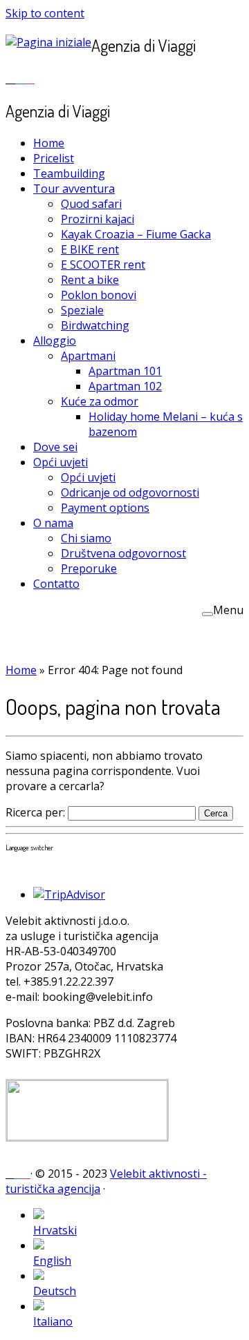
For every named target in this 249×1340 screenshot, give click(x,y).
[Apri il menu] (207, 614)
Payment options (105, 507)
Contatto (56, 583)
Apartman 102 (125, 386)
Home (48, 143)
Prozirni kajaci (97, 219)
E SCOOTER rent (103, 264)
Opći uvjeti (60, 462)
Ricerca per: (35, 812)
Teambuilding (69, 173)
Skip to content (45, 13)
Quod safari (91, 203)
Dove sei (55, 446)
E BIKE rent (90, 249)
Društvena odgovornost (123, 553)
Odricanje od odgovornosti (130, 492)
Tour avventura (74, 188)
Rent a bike (90, 279)
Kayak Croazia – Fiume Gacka (136, 234)
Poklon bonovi (98, 295)
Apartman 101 (125, 371)
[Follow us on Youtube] (30, 78)
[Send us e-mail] (10, 78)
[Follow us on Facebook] (20, 78)
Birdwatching (95, 325)
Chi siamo (86, 538)
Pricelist (53, 158)
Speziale (82, 310)
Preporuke (89, 568)
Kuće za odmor (99, 401)
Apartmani (88, 355)
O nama (53, 522)
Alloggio (54, 340)
